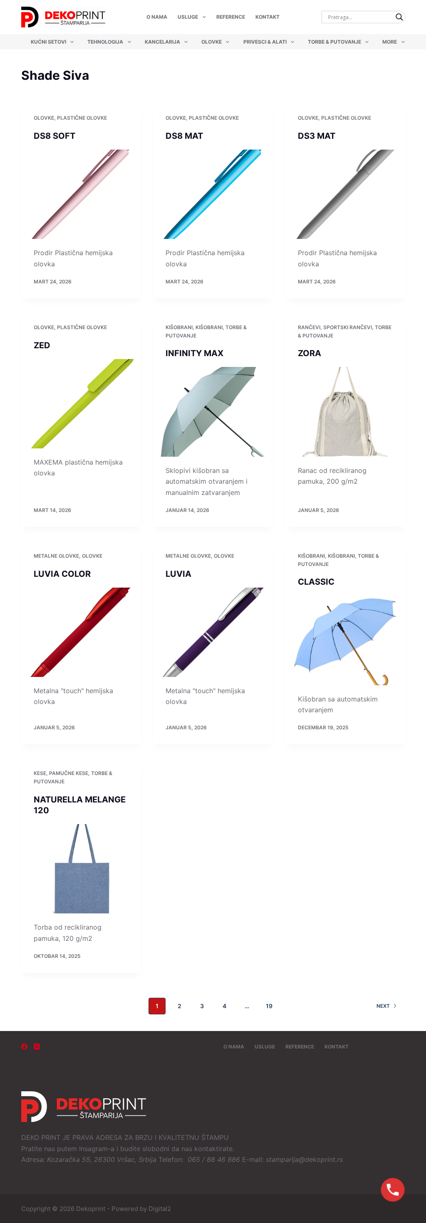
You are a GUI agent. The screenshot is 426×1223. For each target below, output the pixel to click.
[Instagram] (37, 1046)
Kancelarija (162, 42)
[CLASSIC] (345, 640)
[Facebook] (24, 1046)
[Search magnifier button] (399, 17)
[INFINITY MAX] (212, 411)
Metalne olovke (56, 556)
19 (269, 1005)
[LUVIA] (212, 632)
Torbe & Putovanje (334, 42)
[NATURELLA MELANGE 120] (81, 868)
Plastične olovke (82, 118)
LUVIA (178, 574)
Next (383, 1006)
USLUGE (188, 17)
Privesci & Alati (265, 42)
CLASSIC (316, 582)
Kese (40, 773)
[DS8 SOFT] (81, 194)
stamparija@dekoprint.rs (304, 1159)
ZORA (309, 353)
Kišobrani (179, 327)
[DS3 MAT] (345, 194)
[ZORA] (345, 411)
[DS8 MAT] (212, 194)
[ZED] (81, 403)
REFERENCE (230, 17)
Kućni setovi (48, 42)
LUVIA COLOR (62, 574)
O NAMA (156, 17)
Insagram (93, 1148)
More (389, 42)
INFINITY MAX (194, 353)
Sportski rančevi (347, 327)
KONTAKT (267, 17)
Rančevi (309, 327)
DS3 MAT (316, 136)
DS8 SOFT (54, 136)
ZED (42, 345)
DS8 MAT (184, 136)
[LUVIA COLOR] (81, 632)
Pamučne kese (68, 773)
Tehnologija (105, 42)
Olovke (211, 42)
